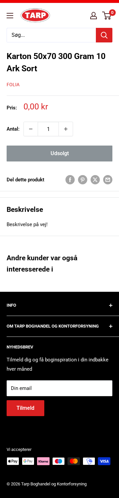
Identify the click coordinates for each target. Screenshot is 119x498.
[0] (107, 16)
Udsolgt (60, 153)
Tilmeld (25, 408)
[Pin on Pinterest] (82, 179)
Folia (13, 84)
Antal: (13, 129)
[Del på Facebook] (70, 179)
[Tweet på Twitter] (95, 179)
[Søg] (104, 35)
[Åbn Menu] (10, 15)
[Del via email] (107, 179)
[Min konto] (93, 15)
